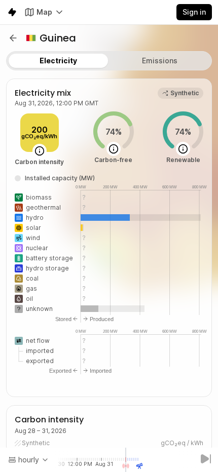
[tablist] (109, 60)
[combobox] (28, 460)
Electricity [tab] (58, 60)
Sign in (194, 12)
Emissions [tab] (159, 60)
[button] (13, 38)
